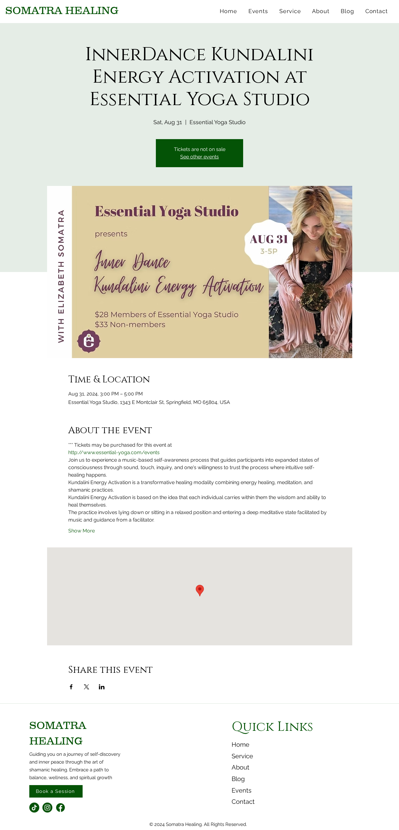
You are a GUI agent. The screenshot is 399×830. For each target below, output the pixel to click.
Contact (243, 801)
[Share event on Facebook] (71, 686)
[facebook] (60, 808)
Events (242, 790)
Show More (81, 531)
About (240, 767)
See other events (199, 157)
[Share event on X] (86, 686)
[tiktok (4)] (34, 808)
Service (242, 756)
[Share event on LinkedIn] (102, 686)
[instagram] (47, 808)
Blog (238, 779)
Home (240, 744)
